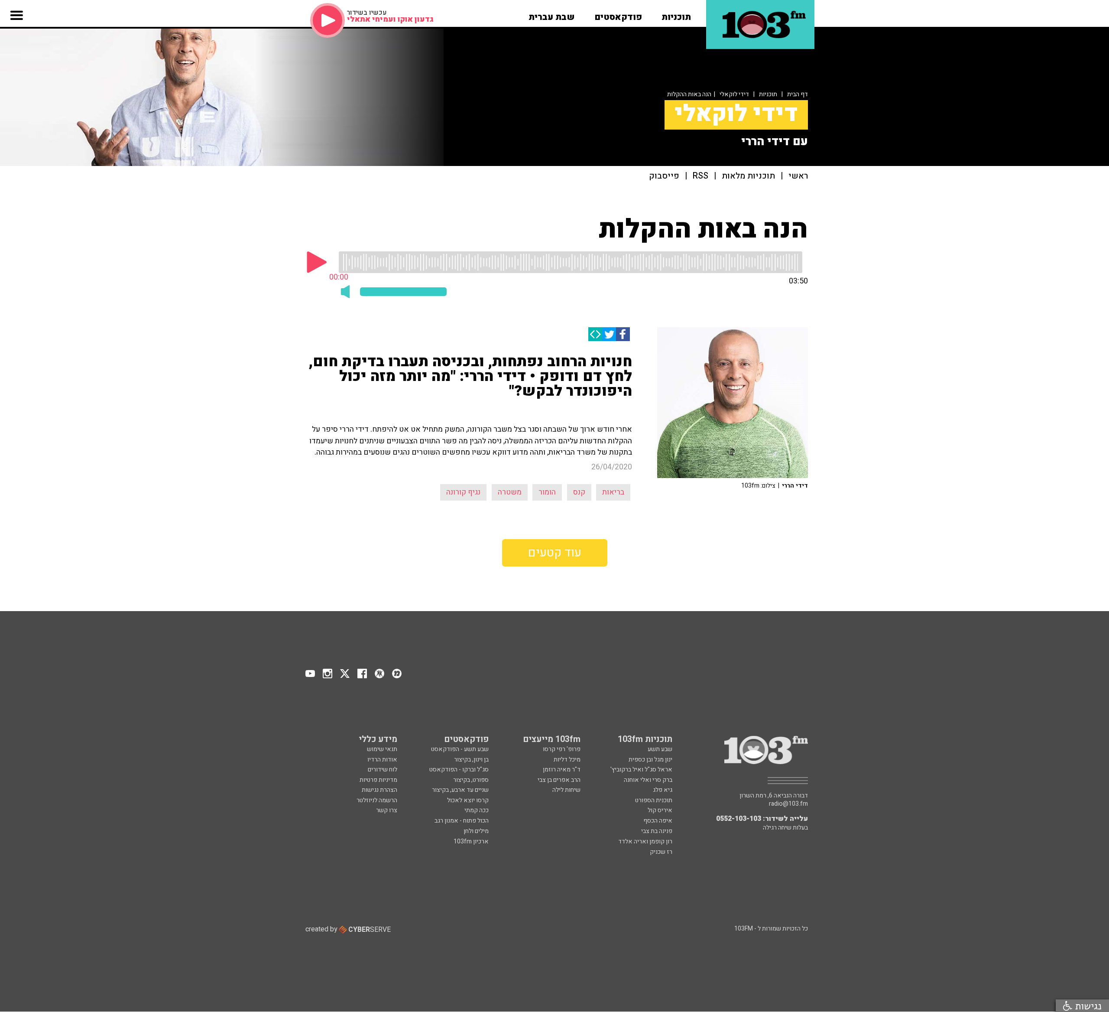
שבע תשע (660, 749)
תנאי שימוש (382, 749)
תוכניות (768, 94)
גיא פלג (662, 790)
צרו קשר (386, 810)
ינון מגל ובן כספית (650, 759)
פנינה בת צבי (656, 831)
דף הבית (797, 94)
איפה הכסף (657, 820)
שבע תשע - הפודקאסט (460, 749)
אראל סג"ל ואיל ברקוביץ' (641, 769)
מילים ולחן (476, 831)
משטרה (510, 492)
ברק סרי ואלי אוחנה (648, 780)
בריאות (613, 492)
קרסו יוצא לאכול (468, 800)
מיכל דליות (567, 759)
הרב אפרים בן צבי (559, 780)
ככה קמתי (476, 810)
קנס (579, 492)
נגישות (1087, 1006)
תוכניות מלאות (748, 176)
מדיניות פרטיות (378, 780)
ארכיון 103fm (471, 841)
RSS (700, 176)
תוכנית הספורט (653, 800)
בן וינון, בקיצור (471, 759)
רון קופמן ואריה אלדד (645, 841)
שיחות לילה (566, 790)
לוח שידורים (382, 769)
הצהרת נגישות (379, 790)
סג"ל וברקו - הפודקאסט (459, 769)
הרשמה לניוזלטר (377, 800)
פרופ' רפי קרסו (561, 749)
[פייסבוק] (623, 334)
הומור (547, 492)
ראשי (798, 176)
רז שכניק (661, 852)
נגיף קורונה (463, 492)
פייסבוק (664, 176)
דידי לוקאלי (734, 94)
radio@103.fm (788, 804)
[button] (676, 14)
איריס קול (660, 810)
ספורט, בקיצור (471, 780)
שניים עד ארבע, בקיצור (460, 790)
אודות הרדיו (382, 759)
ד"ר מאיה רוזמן (561, 769)
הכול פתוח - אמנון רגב (462, 820)
